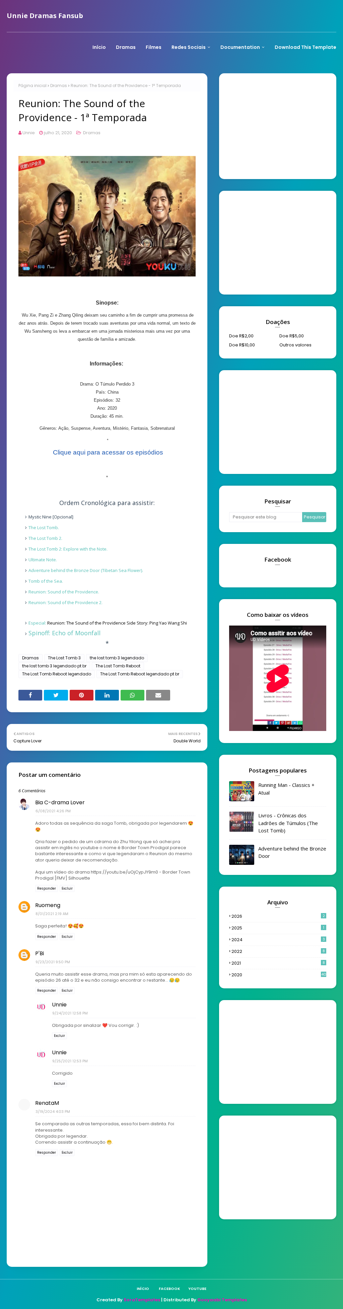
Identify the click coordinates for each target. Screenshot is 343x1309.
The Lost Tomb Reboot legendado (56, 674)
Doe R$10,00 (242, 345)
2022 (278, 951)
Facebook (169, 1288)
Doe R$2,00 (241, 336)
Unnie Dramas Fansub (45, 15)
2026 (278, 916)
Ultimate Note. (42, 560)
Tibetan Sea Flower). (85, 570)
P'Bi (39, 953)
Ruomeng (47, 905)
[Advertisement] (279, 125)
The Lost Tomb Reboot (117, 666)
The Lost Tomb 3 (64, 658)
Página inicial (32, 85)
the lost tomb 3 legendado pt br (54, 666)
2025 (277, 928)
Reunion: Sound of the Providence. (63, 592)
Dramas (58, 85)
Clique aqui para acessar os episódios (108, 452)
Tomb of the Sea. (45, 581)
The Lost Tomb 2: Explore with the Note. (68, 549)
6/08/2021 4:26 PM (53, 811)
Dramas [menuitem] (126, 47)
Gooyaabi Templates (222, 1300)
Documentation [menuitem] (240, 47)
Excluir (67, 888)
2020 (278, 975)
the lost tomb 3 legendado (117, 658)
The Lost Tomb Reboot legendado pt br (139, 674)
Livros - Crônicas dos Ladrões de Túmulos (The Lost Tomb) (288, 823)
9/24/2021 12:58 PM (70, 1013)
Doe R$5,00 (291, 336)
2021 (278, 963)
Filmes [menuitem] (153, 47)
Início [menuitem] (99, 47)
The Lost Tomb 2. (45, 538)
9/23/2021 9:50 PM (53, 962)
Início (143, 1288)
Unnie (28, 133)
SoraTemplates (142, 1300)
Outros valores (295, 345)
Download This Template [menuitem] (305, 47)
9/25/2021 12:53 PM (70, 1061)
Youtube (197, 1288)
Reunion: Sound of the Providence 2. (65, 602)
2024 (278, 939)
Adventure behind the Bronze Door (292, 852)
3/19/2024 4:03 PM (53, 1111)
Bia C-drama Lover (60, 802)
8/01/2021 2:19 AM (52, 913)
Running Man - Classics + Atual (286, 789)
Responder (46, 888)
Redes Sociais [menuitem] (189, 47)
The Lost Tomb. (44, 527)
